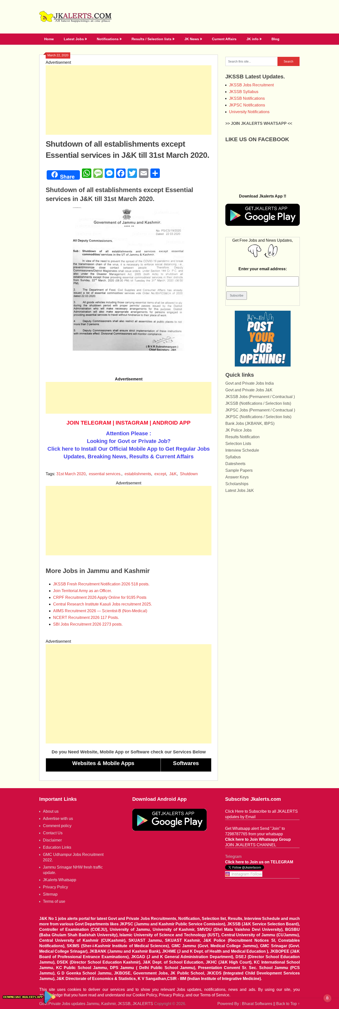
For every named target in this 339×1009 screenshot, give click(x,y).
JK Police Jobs (238, 430)
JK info (252, 39)
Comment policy (57, 826)
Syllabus (233, 457)
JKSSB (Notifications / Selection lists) (258, 403)
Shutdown (189, 474)
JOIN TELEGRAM (89, 423)
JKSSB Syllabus (243, 92)
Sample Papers (239, 470)
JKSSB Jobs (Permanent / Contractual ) (260, 397)
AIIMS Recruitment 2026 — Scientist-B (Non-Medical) (100, 611)
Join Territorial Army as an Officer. (82, 591)
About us (51, 811)
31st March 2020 (71, 474)
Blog (275, 39)
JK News (191, 39)
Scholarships (236, 484)
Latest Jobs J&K (239, 490)
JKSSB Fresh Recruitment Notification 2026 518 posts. (101, 584)
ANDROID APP (171, 423)
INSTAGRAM (132, 423)
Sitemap (50, 894)
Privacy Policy (55, 887)
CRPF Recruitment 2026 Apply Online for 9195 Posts (99, 597)
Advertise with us (58, 818)
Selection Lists (238, 443)
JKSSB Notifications (247, 98)
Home (49, 39)
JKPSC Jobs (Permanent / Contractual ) (260, 410)
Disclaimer (52, 840)
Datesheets (235, 464)
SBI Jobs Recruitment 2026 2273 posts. (88, 624)
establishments (138, 474)
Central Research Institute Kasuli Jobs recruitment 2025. (102, 604)
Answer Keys (237, 477)
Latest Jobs (74, 39)
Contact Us (53, 833)
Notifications (108, 39)
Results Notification (242, 437)
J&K (173, 474)
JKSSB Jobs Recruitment (251, 85)
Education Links (57, 847)
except (160, 474)
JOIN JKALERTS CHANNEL (250, 845)
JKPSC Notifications (247, 105)
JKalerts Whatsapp (59, 880)
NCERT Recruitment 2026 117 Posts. (86, 617)
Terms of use (54, 901)
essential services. (105, 474)
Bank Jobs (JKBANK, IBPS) (249, 423)
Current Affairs (224, 39)
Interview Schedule (242, 450)
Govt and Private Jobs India (249, 383)
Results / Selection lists (151, 39)
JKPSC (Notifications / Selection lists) (258, 417)
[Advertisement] (128, 100)
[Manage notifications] (327, 998)
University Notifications (249, 112)
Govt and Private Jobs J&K (248, 390)
